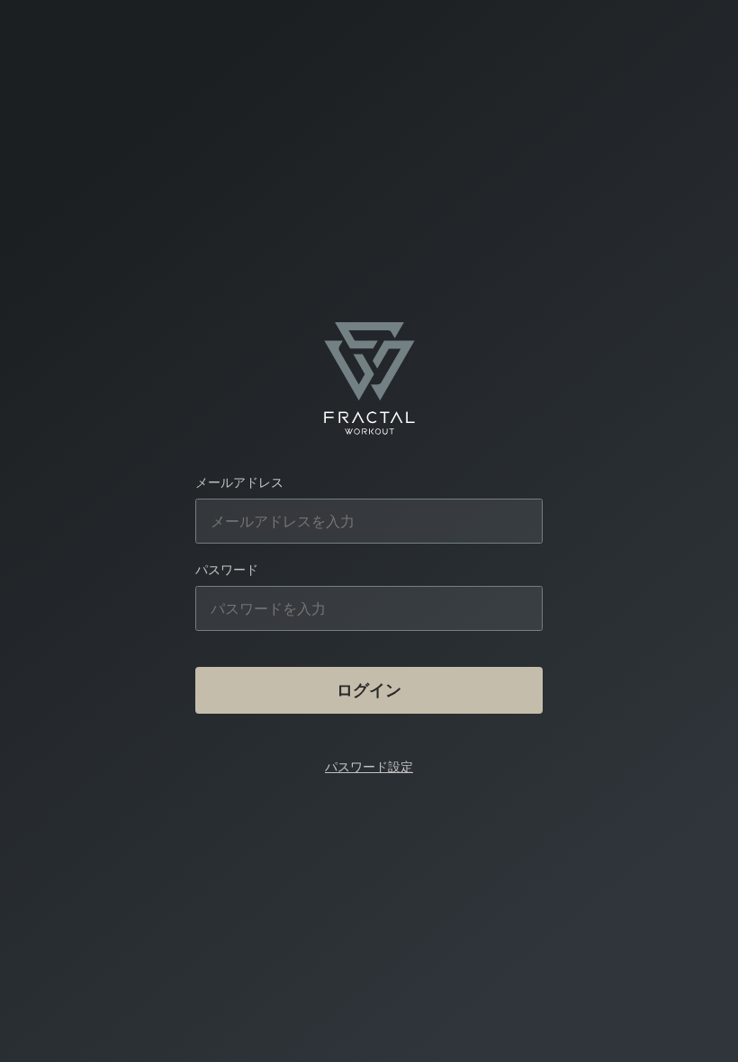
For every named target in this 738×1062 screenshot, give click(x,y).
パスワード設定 (369, 766)
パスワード (226, 569)
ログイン (369, 689)
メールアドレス (239, 482)
